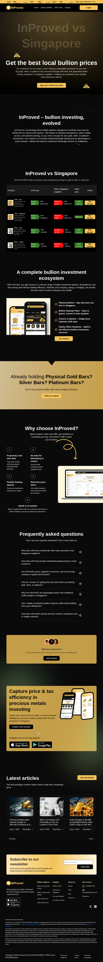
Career (70, 886)
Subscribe (85, 867)
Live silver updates (59, 900)
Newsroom (85, 896)
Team (70, 890)
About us (71, 882)
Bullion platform (46, 7)
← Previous (11, 839)
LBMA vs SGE (57, 886)
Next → (92, 839)
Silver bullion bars (43, 902)
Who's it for (58, 7)
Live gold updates (58, 896)
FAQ (69, 894)
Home (36, 7)
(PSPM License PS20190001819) (29, 924)
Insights (67, 7)
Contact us (71, 898)
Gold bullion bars (42, 898)
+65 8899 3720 (90, 886)
